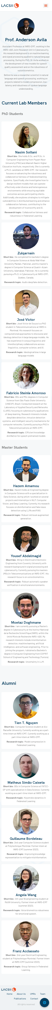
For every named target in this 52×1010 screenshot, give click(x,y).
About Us (21, 993)
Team (42, 993)
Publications (20, 998)
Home (9, 993)
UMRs (33, 993)
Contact (34, 998)
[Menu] (45, 5)
